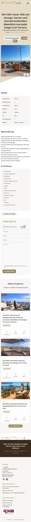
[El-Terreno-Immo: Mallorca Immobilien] (11, 2)
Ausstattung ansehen (12, 38)
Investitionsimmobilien (9, 30)
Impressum (9, 519)
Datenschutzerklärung (19, 519)
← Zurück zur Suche (9, 214)
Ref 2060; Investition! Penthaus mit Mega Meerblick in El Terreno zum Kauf (15, 406)
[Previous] (24, 74)
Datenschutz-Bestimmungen (19, 265)
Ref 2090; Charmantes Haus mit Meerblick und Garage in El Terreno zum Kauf (15, 363)
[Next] (28, 74)
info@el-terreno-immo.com (9, 469)
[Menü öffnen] (27, 3)
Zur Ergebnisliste (15, 426)
